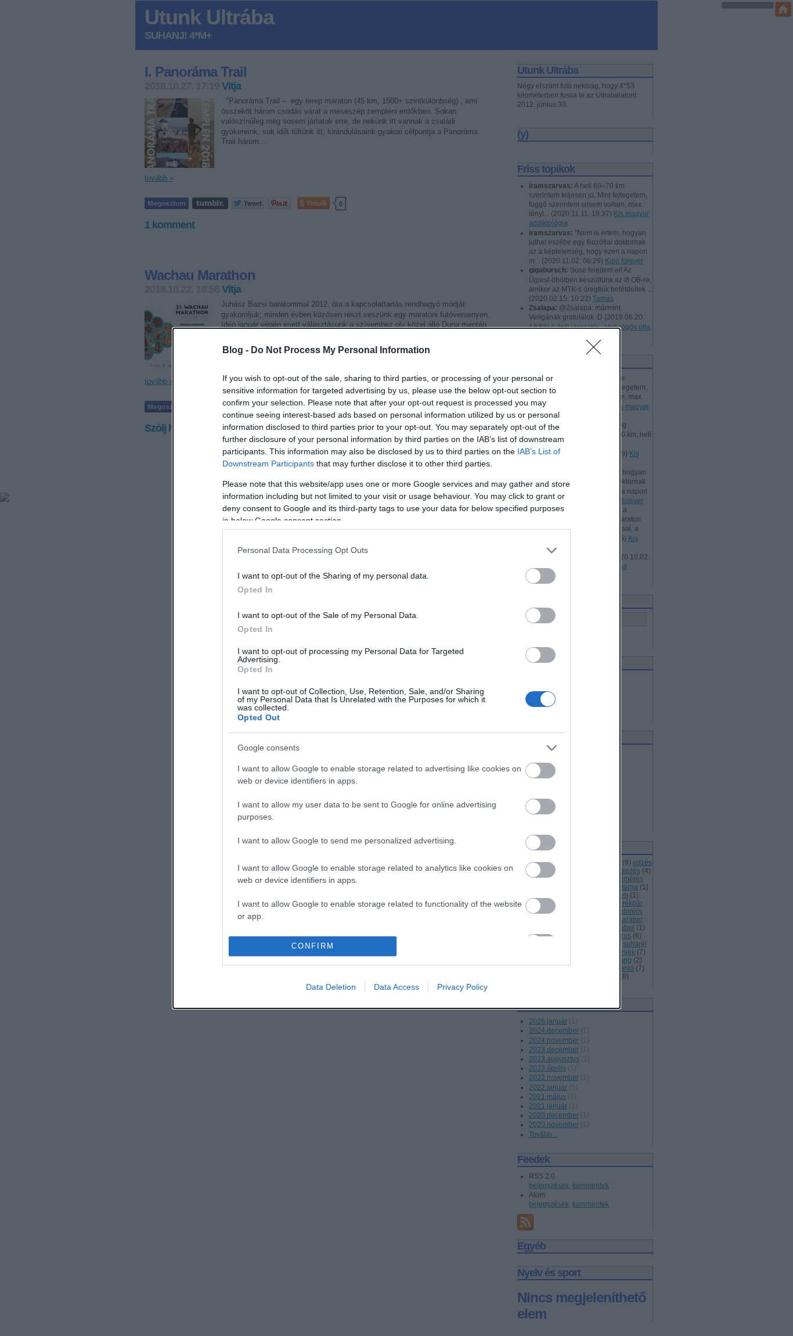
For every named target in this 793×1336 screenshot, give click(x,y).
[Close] (597, 351)
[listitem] (396, 550)
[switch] (540, 576)
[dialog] (396, 668)
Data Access (396, 987)
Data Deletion (331, 987)
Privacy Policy (462, 987)
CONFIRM (312, 946)
